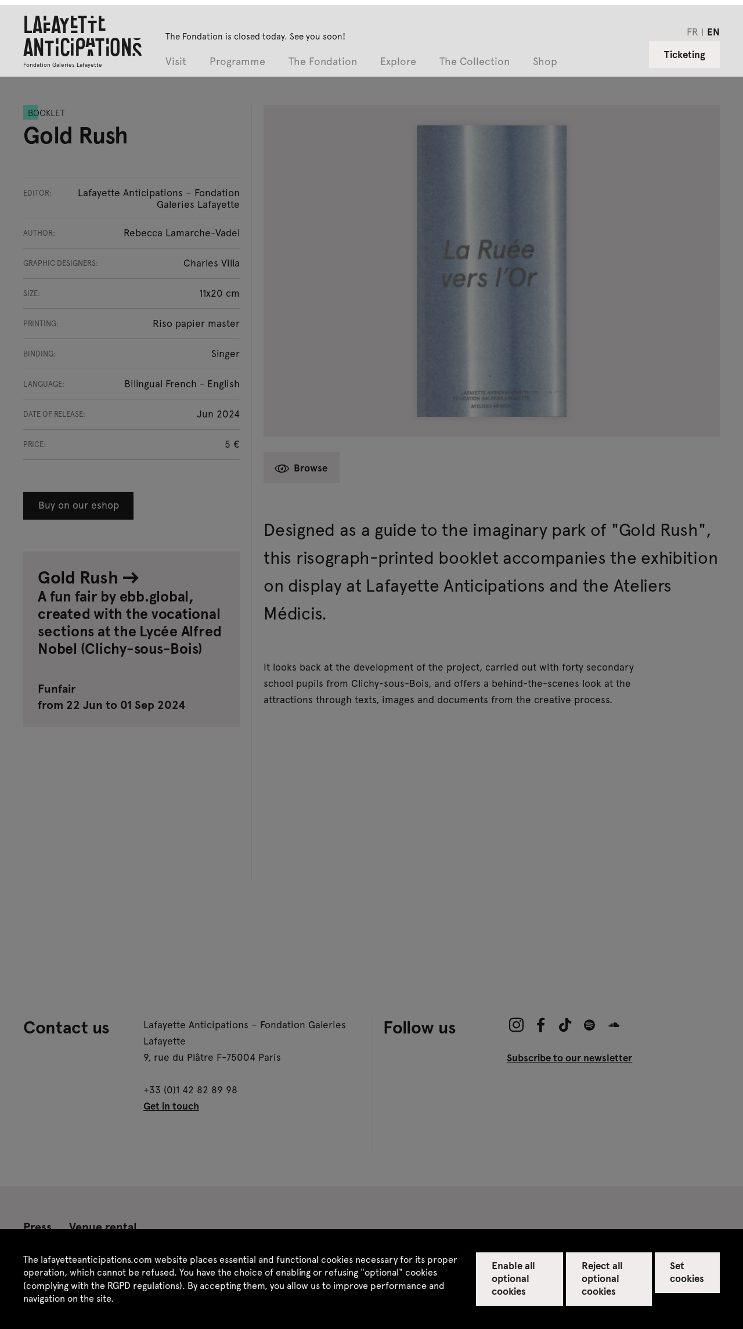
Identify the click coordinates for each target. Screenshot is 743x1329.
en (713, 31)
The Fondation (322, 62)
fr (692, 31)
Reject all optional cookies (602, 1278)
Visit (175, 62)
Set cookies (687, 1271)
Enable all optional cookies (513, 1278)
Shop (545, 62)
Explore (398, 62)
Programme (237, 62)
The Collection (474, 62)
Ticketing (684, 54)
